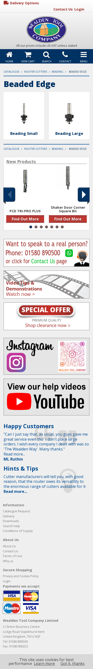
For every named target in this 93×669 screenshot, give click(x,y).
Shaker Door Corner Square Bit (68, 209)
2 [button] (36, 226)
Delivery (8, 516)
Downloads (11, 521)
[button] (9, 194)
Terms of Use (12, 556)
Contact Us (63, 9)
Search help (11, 526)
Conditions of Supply (18, 531)
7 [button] (62, 226)
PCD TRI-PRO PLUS (25, 211)
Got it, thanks (73, 663)
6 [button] (57, 226)
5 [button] (51, 226)
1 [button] (30, 226)
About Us (9, 546)
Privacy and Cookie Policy (20, 576)
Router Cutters (35, 71)
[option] (25, 196)
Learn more (44, 663)
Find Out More (25, 219)
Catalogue (11, 71)
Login (79, 9)
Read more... (15, 491)
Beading (57, 71)
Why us (8, 561)
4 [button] (46, 226)
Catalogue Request (16, 511)
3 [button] (41, 226)
